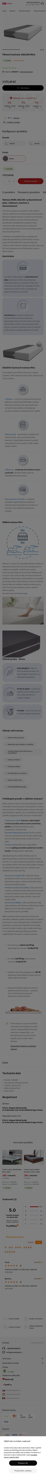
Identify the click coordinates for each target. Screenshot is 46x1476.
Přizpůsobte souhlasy (23, 1471)
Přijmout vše (23, 1463)
